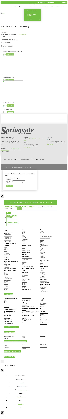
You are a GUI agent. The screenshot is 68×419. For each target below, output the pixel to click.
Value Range (43, 279)
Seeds (23, 323)
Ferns (23, 260)
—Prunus (42, 276)
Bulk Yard (6, 307)
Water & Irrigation (45, 320)
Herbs (23, 232)
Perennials (25, 272)
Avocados (6, 274)
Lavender (24, 286)
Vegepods (43, 317)
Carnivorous (25, 259)
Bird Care (6, 304)
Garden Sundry (26, 298)
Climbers (6, 253)
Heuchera (24, 284)
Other (23, 287)
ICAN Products (26, 300)
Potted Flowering (8, 232)
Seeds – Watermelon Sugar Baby (12, 51)
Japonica (6, 248)
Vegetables (42, 304)
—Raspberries (7, 280)
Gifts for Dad (43, 345)
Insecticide (24, 316)
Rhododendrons (26, 289)
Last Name (9, 181)
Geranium (24, 282)
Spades (41, 314)
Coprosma (42, 242)
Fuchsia (23, 280)
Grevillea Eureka (7, 109)
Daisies (23, 276)
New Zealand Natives (28, 268)
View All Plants (8, 294)
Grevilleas (42, 252)
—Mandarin (6, 286)
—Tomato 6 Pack (44, 291)
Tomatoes (42, 288)
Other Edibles (25, 237)
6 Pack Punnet (7, 265)
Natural (5, 316)
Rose (41, 229)
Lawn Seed (24, 305)
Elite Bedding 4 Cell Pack (10, 268)
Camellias (6, 245)
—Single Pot (43, 290)
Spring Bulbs (7, 233)
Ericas (41, 246)
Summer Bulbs (7, 234)
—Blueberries (7, 277)
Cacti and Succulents (10, 243)
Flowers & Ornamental (9, 312)
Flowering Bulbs (26, 279)
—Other (6, 289)
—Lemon (6, 284)
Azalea (41, 241)
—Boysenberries (8, 278)
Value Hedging (43, 281)
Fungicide (24, 314)
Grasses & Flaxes (26, 245)
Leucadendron (43, 259)
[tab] (8, 213)
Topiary (42, 268)
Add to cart (10, 54)
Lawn (23, 302)
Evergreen (6, 257)
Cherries (6, 281)
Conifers (6, 259)
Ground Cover (26, 250)
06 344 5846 (32, 138)
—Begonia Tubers (8, 236)
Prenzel (24, 348)
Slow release (7, 318)
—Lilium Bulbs (7, 240)
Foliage (23, 263)
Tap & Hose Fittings (44, 322)
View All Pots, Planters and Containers (15, 341)
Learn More (50, 144)
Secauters (42, 311)
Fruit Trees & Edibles (10, 270)
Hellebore (24, 283)
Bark (5, 300)
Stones (5, 302)
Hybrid (5, 247)
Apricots (6, 273)
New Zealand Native (45, 260)
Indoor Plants (25, 256)
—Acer (41, 273)
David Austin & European (46, 236)
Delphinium (25, 278)
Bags (5, 345)
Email (7, 182)
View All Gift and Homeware (12, 351)
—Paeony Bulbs (7, 241)
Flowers (42, 299)
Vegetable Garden (45, 284)
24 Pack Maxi (7, 264)
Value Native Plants (44, 282)
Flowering (24, 262)
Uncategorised (23, 34)
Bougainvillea (7, 254)
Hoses (41, 321)
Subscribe (9, 185)
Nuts (23, 235)
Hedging (24, 254)
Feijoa (5, 290)
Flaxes (23, 246)
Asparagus (42, 298)
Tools (41, 309)
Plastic (23, 337)
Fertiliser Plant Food (9, 311)
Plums (23, 243)
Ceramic (6, 338)
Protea (41, 264)
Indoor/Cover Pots (9, 336)
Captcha (8, 184)
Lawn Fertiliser (7, 315)
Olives (23, 236)
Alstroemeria (25, 275)
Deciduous (6, 255)
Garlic (41, 300)
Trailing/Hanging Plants (27, 266)
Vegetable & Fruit (8, 319)
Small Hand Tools (44, 313)
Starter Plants (44, 266)
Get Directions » (28, 147)
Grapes (23, 231)
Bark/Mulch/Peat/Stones (11, 298)
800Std (42, 232)
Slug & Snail (24, 320)
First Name (9, 179)
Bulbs (5, 230)
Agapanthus (25, 274)
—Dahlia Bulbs (7, 237)
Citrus (5, 282)
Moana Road (43, 347)
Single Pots (42, 287)
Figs (23, 229)
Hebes (41, 253)
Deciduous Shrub (44, 245)
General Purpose (8, 314)
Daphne (42, 244)
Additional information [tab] (9, 36)
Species (5, 251)
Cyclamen (6, 267)
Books (23, 345)
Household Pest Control (28, 315)
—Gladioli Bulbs (7, 238)
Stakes (42, 306)
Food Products (26, 347)
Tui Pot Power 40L (8, 103)
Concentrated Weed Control (29, 312)
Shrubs (42, 240)
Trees (41, 270)
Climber (42, 235)
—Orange (6, 288)
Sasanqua (6, 249)
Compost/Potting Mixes (10, 309)
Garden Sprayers (8, 323)
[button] (27, 4)
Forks (41, 310)
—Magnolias (43, 275)
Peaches (24, 240)
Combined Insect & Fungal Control (30, 311)
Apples (5, 272)
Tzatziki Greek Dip (8, 77)
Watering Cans (43, 324)
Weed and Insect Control (28, 306)
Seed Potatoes (43, 303)
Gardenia (42, 250)
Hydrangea (42, 257)
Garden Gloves (8, 321)
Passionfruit (24, 239)
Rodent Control (25, 318)
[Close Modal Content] (2, 191)
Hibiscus (42, 256)
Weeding (42, 315)
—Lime (5, 285)
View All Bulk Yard (9, 332)
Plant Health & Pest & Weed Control (30, 309)
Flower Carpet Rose (45, 238)
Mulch (5, 301)
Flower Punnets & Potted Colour (11, 262)
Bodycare (6, 347)
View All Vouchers (9, 356)
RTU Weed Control (26, 319)
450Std (41, 231)
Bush (41, 234)
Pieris (41, 263)
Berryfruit (6, 276)
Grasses (23, 248)
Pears (23, 241)
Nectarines (24, 233)
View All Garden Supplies (11, 327)
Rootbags (42, 336)
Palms (23, 264)
